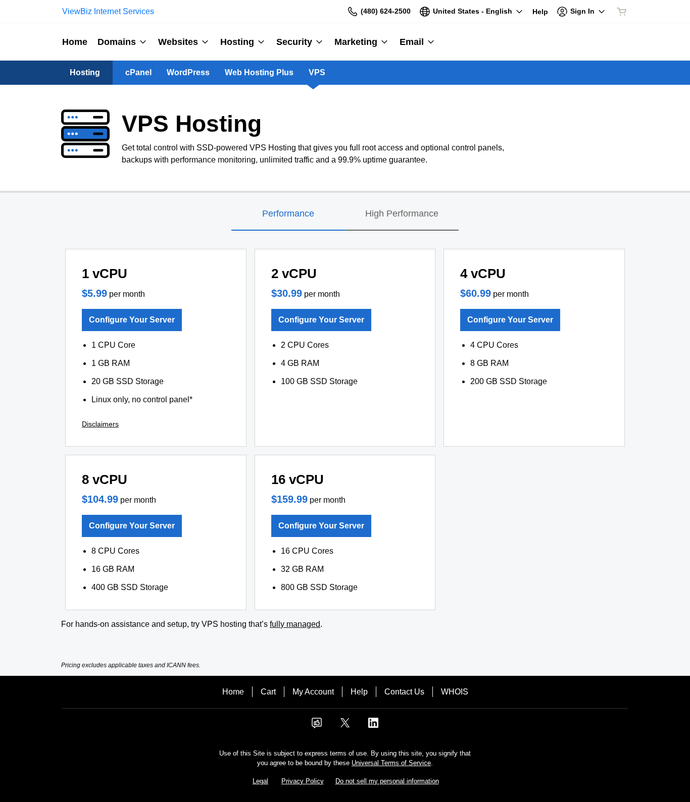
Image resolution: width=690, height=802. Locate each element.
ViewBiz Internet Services (108, 11)
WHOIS (454, 691)
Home (233, 691)
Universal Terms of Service (391, 763)
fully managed (295, 624)
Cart (268, 691)
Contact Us (404, 691)
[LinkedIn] (373, 726)
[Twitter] (345, 726)
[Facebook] (317, 726)
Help (359, 691)
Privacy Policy (302, 781)
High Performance (401, 213)
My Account (313, 691)
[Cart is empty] (622, 11)
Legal (260, 781)
